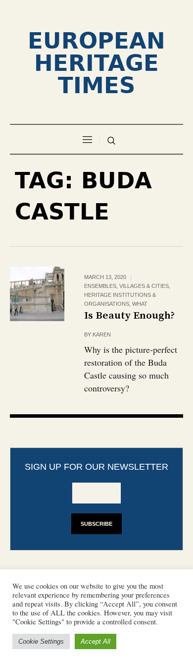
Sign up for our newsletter (96, 467)
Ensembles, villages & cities (126, 286)
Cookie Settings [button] (41, 641)
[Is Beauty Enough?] (37, 294)
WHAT (139, 304)
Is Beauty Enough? (129, 315)
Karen (102, 334)
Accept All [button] (95, 641)
